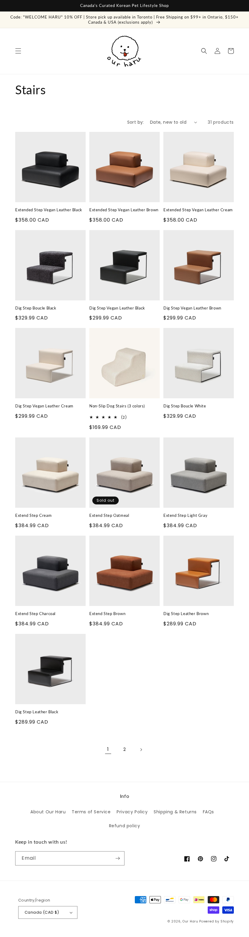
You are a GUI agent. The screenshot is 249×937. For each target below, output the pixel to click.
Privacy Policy (132, 812)
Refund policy (124, 826)
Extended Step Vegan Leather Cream (198, 209)
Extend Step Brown (107, 613)
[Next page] (141, 749)
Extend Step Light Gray (185, 515)
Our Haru (190, 921)
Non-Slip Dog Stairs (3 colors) (117, 405)
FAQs (208, 812)
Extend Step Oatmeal (109, 515)
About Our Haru (48, 812)
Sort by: (135, 122)
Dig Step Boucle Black (35, 308)
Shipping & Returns (175, 812)
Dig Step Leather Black (36, 711)
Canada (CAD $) (42, 912)
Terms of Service (91, 812)
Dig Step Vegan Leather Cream (44, 405)
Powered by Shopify (216, 921)
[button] (18, 51)
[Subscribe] (117, 858)
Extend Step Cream (33, 515)
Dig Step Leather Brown (186, 613)
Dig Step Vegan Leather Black (117, 308)
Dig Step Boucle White (184, 405)
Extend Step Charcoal (35, 613)
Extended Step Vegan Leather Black (48, 209)
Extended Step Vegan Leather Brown (124, 209)
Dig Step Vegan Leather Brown (192, 308)
